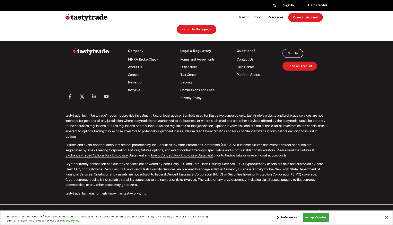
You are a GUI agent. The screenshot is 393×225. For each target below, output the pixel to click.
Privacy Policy (191, 98)
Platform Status (248, 75)
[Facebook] (70, 96)
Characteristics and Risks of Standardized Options (240, 131)
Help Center (318, 5)
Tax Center (188, 75)
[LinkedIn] (94, 96)
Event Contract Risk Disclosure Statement (182, 155)
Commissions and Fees (197, 90)
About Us (135, 67)
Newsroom (136, 82)
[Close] (386, 217)
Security (186, 82)
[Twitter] (82, 96)
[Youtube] (106, 96)
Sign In (288, 5)
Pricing (258, 17)
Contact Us (245, 59)
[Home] (91, 54)
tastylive (134, 90)
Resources (275, 17)
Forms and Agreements (197, 59)
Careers (133, 75)
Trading (243, 17)
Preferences (288, 217)
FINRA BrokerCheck (143, 59)
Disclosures (189, 67)
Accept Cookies (315, 217)
